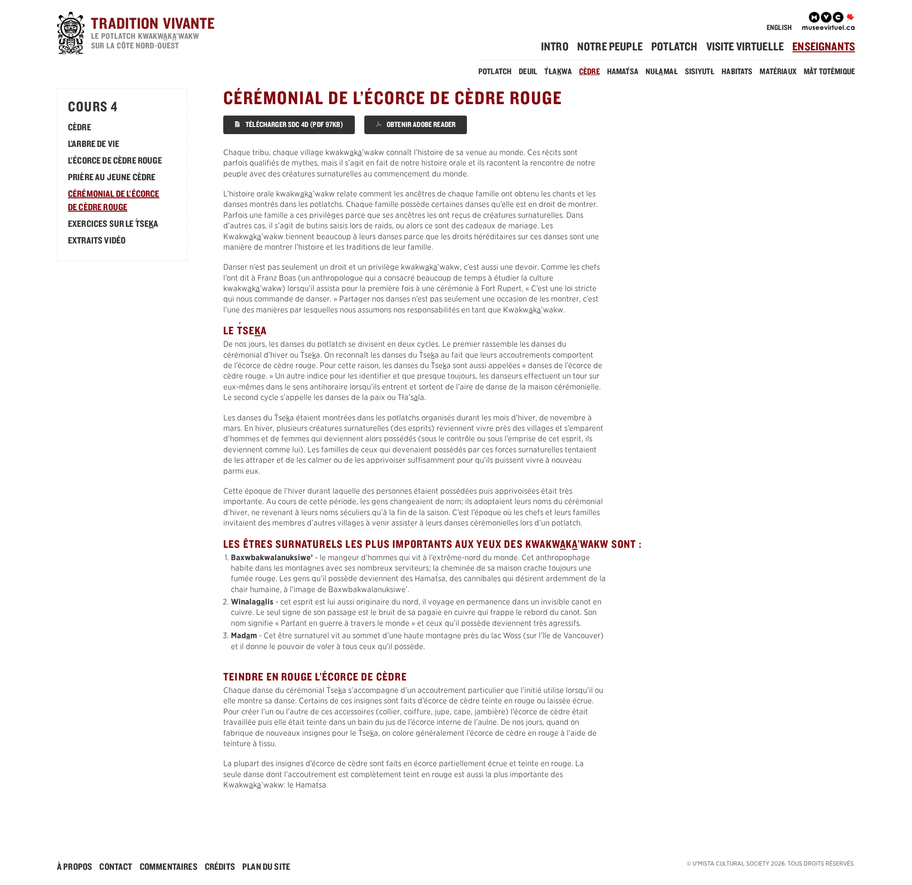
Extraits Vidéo (96, 240)
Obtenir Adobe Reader (420, 124)
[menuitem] (558, 46)
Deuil (528, 71)
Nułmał (662, 71)
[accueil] (150, 34)
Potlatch (674, 46)
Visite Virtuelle (745, 46)
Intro (555, 46)
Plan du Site (266, 866)
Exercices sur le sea (113, 223)
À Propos (74, 866)
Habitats (737, 71)
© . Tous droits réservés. (771, 863)
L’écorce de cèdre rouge (115, 160)
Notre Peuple (610, 46)
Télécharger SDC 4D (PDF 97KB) (293, 124)
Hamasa (622, 71)
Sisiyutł (699, 71)
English (779, 27)
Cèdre (589, 71)
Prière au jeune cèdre (111, 177)
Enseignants (823, 46)
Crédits (220, 866)
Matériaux (778, 71)
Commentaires (169, 866)
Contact (115, 866)
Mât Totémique (829, 71)
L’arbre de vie (93, 143)
